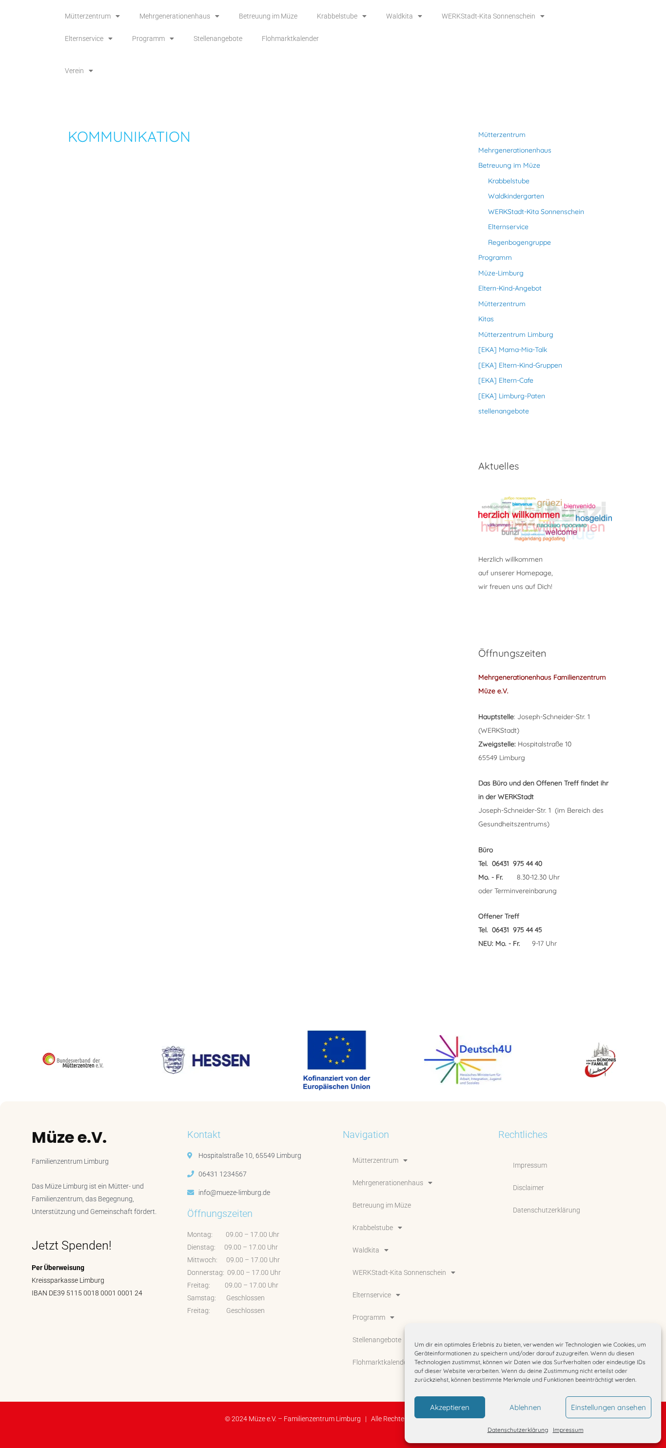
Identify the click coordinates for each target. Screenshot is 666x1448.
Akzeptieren (450, 1407)
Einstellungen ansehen (608, 1407)
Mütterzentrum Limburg (515, 334)
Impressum (568, 1429)
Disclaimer (528, 1188)
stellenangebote (503, 411)
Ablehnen (525, 1407)
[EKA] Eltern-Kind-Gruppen (520, 365)
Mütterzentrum (88, 16)
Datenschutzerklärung (518, 1429)
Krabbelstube (337, 16)
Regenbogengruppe (519, 242)
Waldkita (399, 16)
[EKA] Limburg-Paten (511, 395)
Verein (74, 71)
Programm (148, 38)
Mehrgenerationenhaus (174, 16)
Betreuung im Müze (268, 16)
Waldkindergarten (516, 196)
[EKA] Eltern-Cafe (505, 380)
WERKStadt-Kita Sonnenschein (488, 16)
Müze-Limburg (501, 273)
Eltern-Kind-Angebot (510, 288)
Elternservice (84, 38)
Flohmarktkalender (290, 38)
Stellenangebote (218, 38)
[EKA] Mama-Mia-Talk (512, 349)
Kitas (486, 318)
